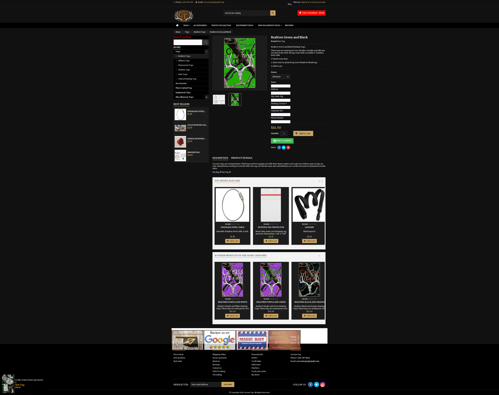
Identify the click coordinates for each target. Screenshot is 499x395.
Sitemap (216, 365)
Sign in (304, 2)
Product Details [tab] (241, 158)
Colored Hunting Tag (187, 79)
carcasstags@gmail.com (213, 2)
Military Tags (184, 61)
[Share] (279, 147)
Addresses (256, 365)
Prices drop (178, 354)
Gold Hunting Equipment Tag (197, 125)
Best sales (177, 361)
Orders (254, 358)
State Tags (182, 74)
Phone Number (277, 118)
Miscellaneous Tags (269, 25)
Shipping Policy (219, 354)
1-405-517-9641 (187, 2)
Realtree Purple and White (232, 302)
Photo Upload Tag (221, 25)
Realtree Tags (184, 56)
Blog (289, 4)
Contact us (216, 368)
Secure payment (219, 358)
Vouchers (255, 368)
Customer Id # (277, 111)
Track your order (258, 371)
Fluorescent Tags (185, 65)
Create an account (317, 2)
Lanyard (309, 227)
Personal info (257, 354)
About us (216, 361)
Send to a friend (282, 140)
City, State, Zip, (277, 96)
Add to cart (302, 133)
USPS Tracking (218, 371)
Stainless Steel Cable (197, 111)
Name (273, 82)
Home (177, 47)
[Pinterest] (288, 147)
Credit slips (256, 361)
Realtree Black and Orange (309, 302)
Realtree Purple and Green (271, 302)
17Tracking (217, 375)
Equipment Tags (244, 25)
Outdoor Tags (184, 70)
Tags (186, 25)
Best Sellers (181, 104)
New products (179, 358)
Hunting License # (279, 103)
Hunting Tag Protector (271, 227)
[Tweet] (284, 147)
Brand (274, 41)
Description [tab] (220, 158)
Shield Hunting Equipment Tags (197, 139)
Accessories (200, 25)
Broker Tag (193, 152)
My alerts (255, 375)
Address (274, 89)
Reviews (289, 25)
